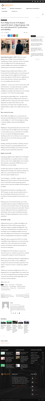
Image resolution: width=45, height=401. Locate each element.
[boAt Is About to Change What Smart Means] (18, 353)
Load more (37, 59)
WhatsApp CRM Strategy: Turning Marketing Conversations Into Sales (3, 326)
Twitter (36, 390)
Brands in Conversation (6, 17)
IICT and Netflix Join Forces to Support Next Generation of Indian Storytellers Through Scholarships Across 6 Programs (37, 40)
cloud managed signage (19, 284)
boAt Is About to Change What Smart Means (24, 353)
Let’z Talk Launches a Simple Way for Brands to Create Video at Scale (20, 326)
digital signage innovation (4, 286)
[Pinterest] (14, 35)
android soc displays (11, 284)
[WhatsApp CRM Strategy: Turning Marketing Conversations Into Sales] (3, 353)
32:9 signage (6, 284)
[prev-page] (1, 336)
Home (2, 17)
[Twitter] (40, 1)
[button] (42, 14)
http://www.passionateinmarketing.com (15, 304)
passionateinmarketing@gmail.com (20, 385)
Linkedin (36, 386)
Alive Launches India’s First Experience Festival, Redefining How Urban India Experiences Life (22, 296)
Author (6, 32)
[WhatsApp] (43, 1)
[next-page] (3, 336)
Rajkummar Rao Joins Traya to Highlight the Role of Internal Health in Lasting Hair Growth (7, 296)
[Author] (8, 32)
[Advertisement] (27, 5)
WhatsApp (36, 394)
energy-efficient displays (13, 286)
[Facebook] (32, 1)
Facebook (36, 378)
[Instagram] (35, 1)
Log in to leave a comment (5, 342)
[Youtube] (19, 312)
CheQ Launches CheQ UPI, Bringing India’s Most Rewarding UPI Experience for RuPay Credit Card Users (9, 327)
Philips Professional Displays (21, 286)
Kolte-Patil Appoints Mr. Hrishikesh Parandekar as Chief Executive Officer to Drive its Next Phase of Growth (24, 366)
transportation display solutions (5, 289)
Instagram (36, 382)
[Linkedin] (38, 1)
